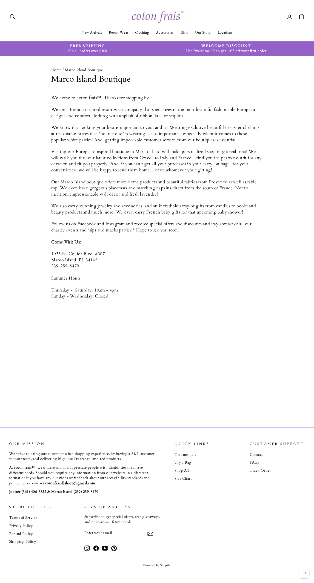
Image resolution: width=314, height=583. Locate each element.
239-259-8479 (65, 266)
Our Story (203, 32)
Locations (225, 32)
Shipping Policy (22, 541)
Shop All (181, 470)
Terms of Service (23, 517)
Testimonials (185, 454)
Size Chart (183, 478)
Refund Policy (21, 533)
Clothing (142, 32)
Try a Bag (182, 462)
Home (56, 69)
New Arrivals (91, 32)
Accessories (165, 32)
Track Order (260, 470)
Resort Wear (118, 32)
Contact (256, 454)
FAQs (254, 462)
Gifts (184, 32)
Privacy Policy (21, 525)
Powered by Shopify (157, 565)
